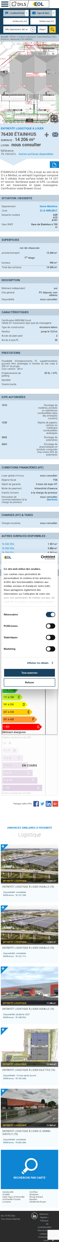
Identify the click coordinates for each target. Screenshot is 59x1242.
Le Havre (6, 1202)
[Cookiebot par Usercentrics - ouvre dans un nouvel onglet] (41, 557)
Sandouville (7, 1192)
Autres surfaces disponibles (36, 154)
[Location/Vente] (16, 13)
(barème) (52, 499)
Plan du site (43, 1230)
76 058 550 (8, 548)
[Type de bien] (43, 13)
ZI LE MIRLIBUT (48, 210)
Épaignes (34, 1194)
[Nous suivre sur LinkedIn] (34, 1216)
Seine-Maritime (48, 206)
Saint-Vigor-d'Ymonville (13, 1197)
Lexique (43, 1234)
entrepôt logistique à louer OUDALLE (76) (28, 886)
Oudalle (6, 1194)
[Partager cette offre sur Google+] (55, 803)
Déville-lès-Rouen (38, 1202)
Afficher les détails (38, 663)
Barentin (33, 1199)
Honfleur (34, 1192)
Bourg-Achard (36, 1197)
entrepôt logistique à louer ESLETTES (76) (28, 1070)
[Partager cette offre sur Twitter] (42, 803)
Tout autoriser (29, 672)
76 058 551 (8, 552)
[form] (52, 29)
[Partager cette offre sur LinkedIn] (49, 803)
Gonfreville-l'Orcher (11, 1199)
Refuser (29, 682)
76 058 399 (8, 544)
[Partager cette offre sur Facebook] (36, 803)
